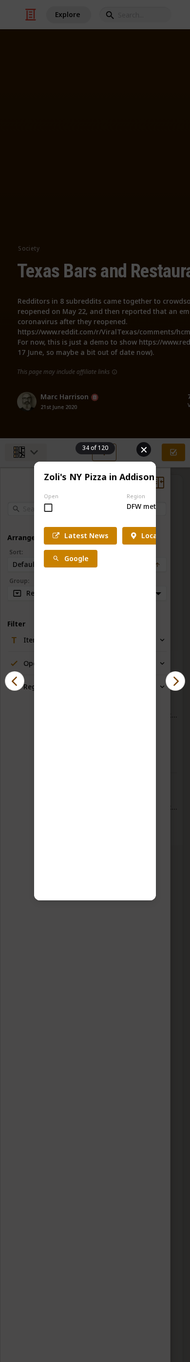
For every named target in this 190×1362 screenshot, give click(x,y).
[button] (14, 681)
